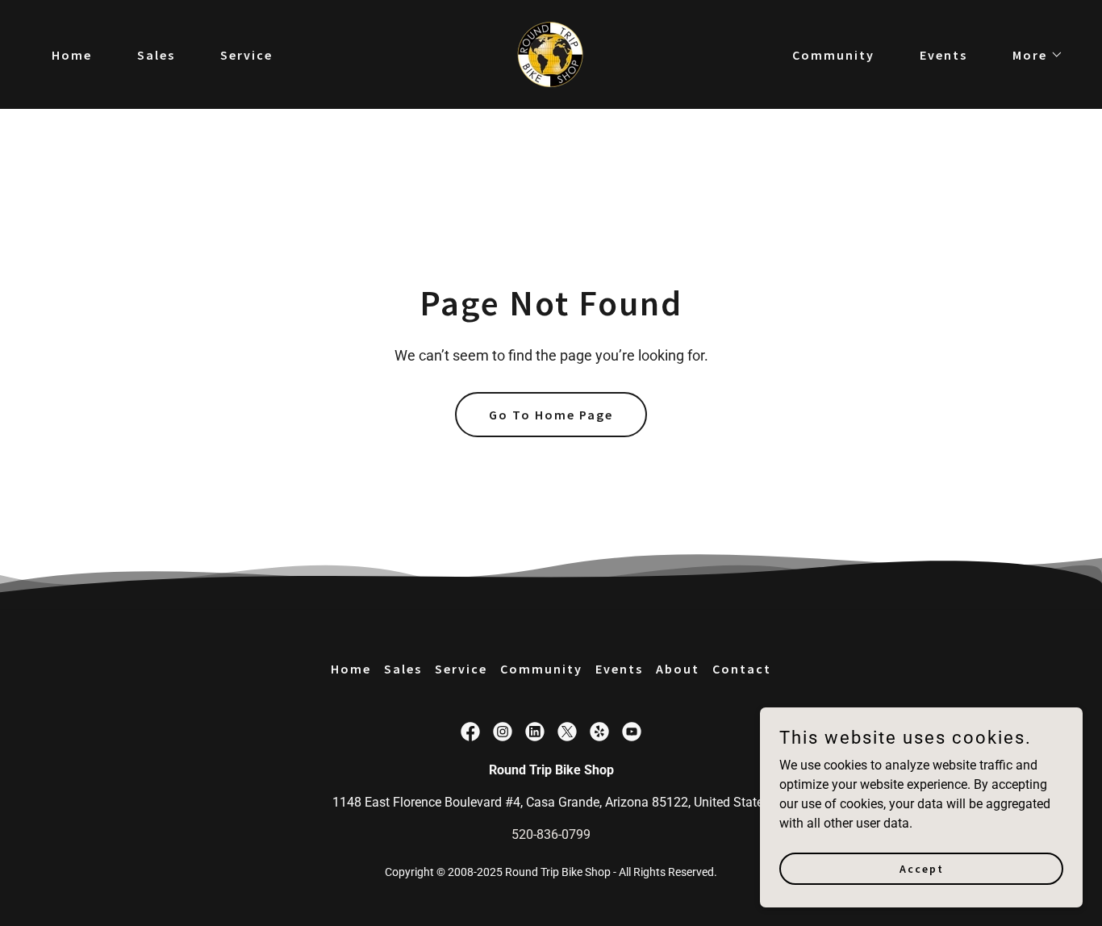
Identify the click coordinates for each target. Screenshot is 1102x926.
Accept (922, 868)
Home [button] (351, 669)
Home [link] (72, 55)
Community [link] (833, 55)
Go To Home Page (551, 415)
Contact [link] (741, 669)
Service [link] (246, 55)
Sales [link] (156, 55)
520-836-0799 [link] (551, 834)
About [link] (677, 669)
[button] (1031, 55)
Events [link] (943, 55)
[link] (551, 53)
